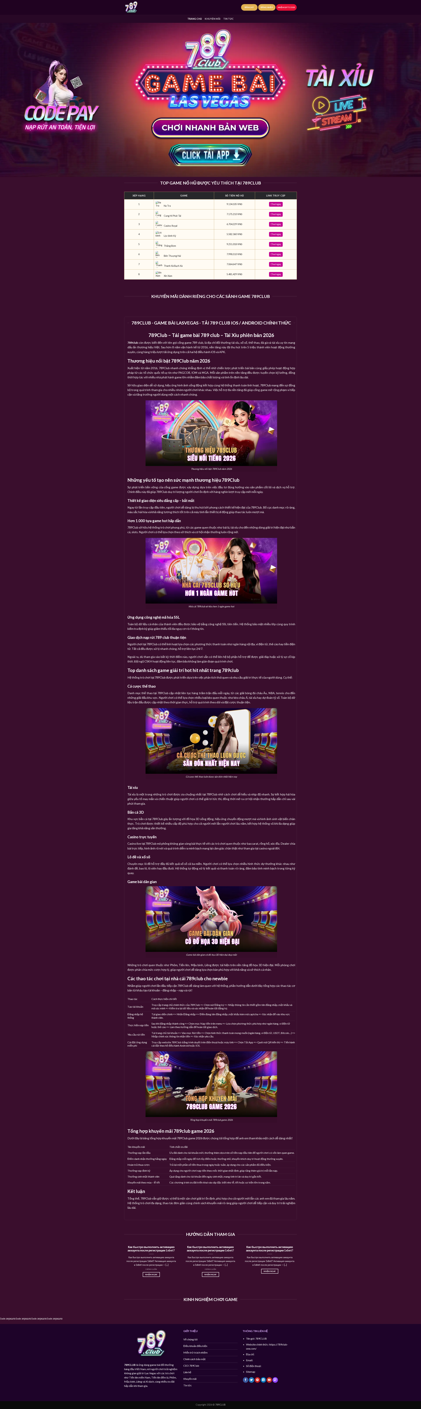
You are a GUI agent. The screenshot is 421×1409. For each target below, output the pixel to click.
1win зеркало (8, 1318)
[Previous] (123, 1264)
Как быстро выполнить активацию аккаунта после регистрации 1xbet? (151, 1248)
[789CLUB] (140, 7)
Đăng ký (249, 7)
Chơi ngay (276, 204)
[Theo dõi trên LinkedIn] (263, 1380)
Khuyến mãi (212, 18)
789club (132, 342)
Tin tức (228, 18)
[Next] (297, 1264)
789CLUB (130, 1364)
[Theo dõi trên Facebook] (245, 1380)
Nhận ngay (151, 1274)
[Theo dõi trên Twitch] (275, 1380)
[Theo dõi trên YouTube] (269, 1380)
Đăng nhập (267, 7)
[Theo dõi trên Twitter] (251, 1380)
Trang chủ (194, 18)
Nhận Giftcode (286, 7)
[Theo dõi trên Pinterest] (257, 1380)
